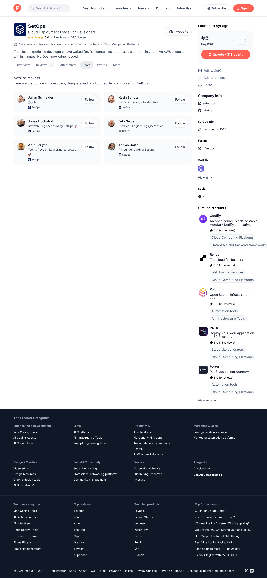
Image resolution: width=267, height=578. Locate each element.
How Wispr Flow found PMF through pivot (221, 536)
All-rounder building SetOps (136, 149)
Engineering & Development (32, 425)
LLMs (77, 425)
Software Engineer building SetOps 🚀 (52, 126)
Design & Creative (25, 462)
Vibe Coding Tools (25, 432)
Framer (138, 536)
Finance (139, 462)
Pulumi (215, 289)
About (83, 570)
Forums (161, 8)
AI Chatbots (81, 432)
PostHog (79, 529)
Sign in (245, 8)
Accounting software (147, 468)
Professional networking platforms (95, 474)
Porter (214, 366)
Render (215, 254)
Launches (121, 8)
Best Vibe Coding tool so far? (213, 542)
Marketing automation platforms (214, 437)
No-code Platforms (25, 536)
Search (138, 448)
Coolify (215, 216)
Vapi (76, 536)
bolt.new (139, 523)
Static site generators (228, 349)
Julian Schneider (40, 97)
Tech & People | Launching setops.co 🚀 (52, 152)
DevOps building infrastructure (138, 102)
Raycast (79, 548)
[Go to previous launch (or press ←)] (238, 40)
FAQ (92, 570)
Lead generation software (210, 432)
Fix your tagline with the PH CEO (216, 555)
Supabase (80, 555)
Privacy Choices (146, 570)
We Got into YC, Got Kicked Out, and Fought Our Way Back (223, 530)
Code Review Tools (25, 529)
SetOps (36, 107)
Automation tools (225, 311)
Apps (72, 570)
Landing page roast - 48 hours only (218, 548)
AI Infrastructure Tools (85, 44)
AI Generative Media (26, 485)
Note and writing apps (148, 437)
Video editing (21, 468)
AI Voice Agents (204, 468)
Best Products (93, 8)
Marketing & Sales (206, 425)
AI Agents (200, 462)
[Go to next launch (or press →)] (246, 40)
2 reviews (60, 37)
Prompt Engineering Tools (90, 443)
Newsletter (59, 570)
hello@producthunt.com (218, 570)
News (142, 8)
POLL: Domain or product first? (215, 517)
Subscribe (218, 8)
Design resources (24, 474)
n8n (76, 517)
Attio (77, 523)
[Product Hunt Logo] (17, 8)
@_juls (32, 102)
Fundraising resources (148, 474)
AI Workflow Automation (149, 454)
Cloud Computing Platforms (122, 44)
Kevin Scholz (128, 97)
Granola (79, 542)
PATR (214, 328)
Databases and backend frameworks (42, 44)
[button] (117, 65)
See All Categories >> (208, 474)
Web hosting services (227, 272)
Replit (138, 542)
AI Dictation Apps (24, 517)
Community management (90, 479)
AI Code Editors (23, 443)
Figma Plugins (22, 542)
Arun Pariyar (37, 145)
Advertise (184, 8)
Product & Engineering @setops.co (141, 126)
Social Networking (85, 468)
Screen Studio (143, 517)
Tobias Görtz (128, 145)
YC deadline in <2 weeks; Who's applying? (222, 523)
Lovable (79, 510)
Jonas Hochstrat (40, 121)
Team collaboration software (152, 443)
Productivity (142, 425)
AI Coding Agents (24, 437)
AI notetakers (142, 432)
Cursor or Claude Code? (210, 510)
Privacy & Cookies (121, 570)
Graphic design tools (26, 479)
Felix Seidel (127, 121)
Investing (139, 479)
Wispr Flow (141, 529)
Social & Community (87, 462)
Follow (89, 99)
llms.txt (179, 570)
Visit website (178, 31)
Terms (102, 570)
